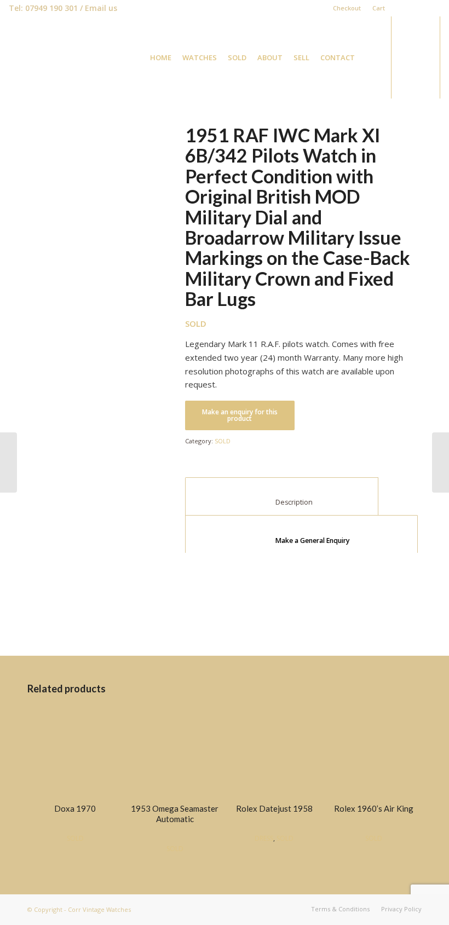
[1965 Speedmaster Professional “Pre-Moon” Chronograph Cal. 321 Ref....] (440, 462)
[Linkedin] (415, 8)
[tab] (301, 534)
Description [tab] (282, 502)
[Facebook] (399, 8)
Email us (101, 8)
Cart (378, 8)
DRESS (264, 838)
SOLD (223, 441)
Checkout (347, 8)
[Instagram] (432, 8)
